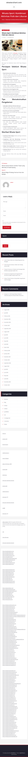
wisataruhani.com (14, 2)
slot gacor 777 (5, 497)
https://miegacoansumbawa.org (9, 713)
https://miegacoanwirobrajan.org (9, 662)
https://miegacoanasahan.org (8, 705)
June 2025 (6, 338)
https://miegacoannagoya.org (9, 656)
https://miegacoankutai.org (8, 715)
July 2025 (6, 334)
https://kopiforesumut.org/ (8, 554)
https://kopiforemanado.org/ (8, 596)
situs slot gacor (6, 537)
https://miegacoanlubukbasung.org (10, 642)
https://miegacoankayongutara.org (10, 672)
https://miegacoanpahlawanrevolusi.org (11, 730)
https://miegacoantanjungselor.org (10, 646)
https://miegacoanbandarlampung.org (10, 648)
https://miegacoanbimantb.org (9, 687)
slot (5, 415)
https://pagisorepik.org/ (7, 561)
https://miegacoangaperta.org (9, 660)
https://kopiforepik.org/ (7, 578)
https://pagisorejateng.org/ (8, 575)
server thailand (6, 458)
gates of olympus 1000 (7, 464)
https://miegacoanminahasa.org (9, 652)
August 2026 (6, 309)
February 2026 (7, 316)
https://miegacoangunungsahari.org (10, 728)
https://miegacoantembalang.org (9, 663)
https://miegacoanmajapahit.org (9, 665)
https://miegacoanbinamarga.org (9, 623)
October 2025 (7, 325)
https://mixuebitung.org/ (8, 557)
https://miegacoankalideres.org (9, 635)
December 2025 (7, 319)
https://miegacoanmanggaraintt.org (10, 690)
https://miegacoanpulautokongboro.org (11, 675)
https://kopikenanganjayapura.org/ (10, 558)
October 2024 (7, 360)
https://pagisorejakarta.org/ (8, 564)
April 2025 (6, 344)
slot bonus (5, 475)
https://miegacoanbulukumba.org (9, 677)
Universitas (6, 421)
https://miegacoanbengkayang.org (10, 725)
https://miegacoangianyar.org (9, 653)
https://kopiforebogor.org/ (8, 595)
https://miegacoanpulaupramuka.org (10, 612)
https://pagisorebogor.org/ (8, 588)
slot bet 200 (5, 469)
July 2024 (6, 369)
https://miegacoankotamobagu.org (10, 685)
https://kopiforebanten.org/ (8, 551)
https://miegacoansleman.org (8, 655)
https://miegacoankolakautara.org (9, 640)
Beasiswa (6, 399)
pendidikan (6, 411)
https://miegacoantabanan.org (9, 696)
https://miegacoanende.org (8, 615)
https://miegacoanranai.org (8, 618)
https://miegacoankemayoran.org (9, 626)
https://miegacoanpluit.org (18, 639)
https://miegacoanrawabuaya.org (9, 630)
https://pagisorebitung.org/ (8, 572)
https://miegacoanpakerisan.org (9, 732)
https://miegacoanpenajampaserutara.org (11, 645)
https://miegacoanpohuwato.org (9, 673)
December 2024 (7, 356)
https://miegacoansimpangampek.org (10, 707)
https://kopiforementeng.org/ (9, 576)
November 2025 (7, 322)
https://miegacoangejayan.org (9, 606)
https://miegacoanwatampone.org (9, 709)
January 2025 (6, 353)
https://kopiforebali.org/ (7, 593)
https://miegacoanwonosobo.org (9, 620)
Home (3, 19)
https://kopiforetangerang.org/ (9, 559)
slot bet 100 (5, 439)
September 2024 (7, 363)
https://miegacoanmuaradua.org (9, 643)
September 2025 (7, 328)
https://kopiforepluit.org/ (8, 579)
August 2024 (6, 366)
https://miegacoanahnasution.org (9, 605)
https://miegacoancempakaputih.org (10, 726)
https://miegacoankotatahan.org (9, 619)
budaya (5, 405)
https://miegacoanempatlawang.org (10, 706)
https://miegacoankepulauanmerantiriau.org (12, 683)
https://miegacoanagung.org (19, 615)
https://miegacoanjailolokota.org (9, 716)
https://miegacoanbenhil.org (8, 629)
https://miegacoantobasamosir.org (10, 700)
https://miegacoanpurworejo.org (9, 712)
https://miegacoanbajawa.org (8, 682)
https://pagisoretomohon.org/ (9, 571)
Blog (5, 402)
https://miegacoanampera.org (9, 622)
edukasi (5, 408)
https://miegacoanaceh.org (19, 616)
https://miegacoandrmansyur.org (9, 735)
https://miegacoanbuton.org (8, 702)
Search (4, 236)
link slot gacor (5, 444)
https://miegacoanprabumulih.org (9, 613)
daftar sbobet (5, 522)
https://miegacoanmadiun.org (9, 733)
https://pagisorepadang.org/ (8, 574)
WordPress (13, 753)
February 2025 (7, 350)
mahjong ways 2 (6, 453)
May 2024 (6, 375)
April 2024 (6, 378)
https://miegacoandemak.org (8, 720)
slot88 (4, 508)
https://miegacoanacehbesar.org (9, 697)
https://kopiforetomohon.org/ (9, 581)
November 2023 (7, 381)
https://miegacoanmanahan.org (9, 670)
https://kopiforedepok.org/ (8, 592)
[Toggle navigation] (14, 7)
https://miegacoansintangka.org (9, 680)
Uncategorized (11, 37)
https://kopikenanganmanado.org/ (10, 591)
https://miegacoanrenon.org (8, 609)
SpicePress (22, 753)
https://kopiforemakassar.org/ (9, 582)
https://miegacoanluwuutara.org (9, 699)
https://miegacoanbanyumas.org (9, 676)
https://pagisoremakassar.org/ (9, 562)
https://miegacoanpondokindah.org (10, 632)
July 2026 (6, 312)
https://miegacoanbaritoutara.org (9, 710)
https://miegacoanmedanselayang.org (10, 659)
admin (4, 37)
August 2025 (6, 331)
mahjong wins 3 (6, 491)
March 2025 (6, 347)
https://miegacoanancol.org (8, 729)
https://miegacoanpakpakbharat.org (10, 719)
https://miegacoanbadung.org (9, 695)
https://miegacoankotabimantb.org (10, 628)
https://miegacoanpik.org (8, 639)
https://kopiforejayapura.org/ (8, 555)
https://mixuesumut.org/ (8, 599)
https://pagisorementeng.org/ (9, 569)
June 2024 (6, 372)
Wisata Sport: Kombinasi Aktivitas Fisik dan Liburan (16, 19)
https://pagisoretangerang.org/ (9, 589)
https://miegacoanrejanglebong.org (10, 703)
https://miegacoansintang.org (9, 610)
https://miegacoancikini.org (19, 629)
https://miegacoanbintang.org (9, 679)
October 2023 (7, 385)
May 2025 (6, 341)
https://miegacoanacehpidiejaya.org (10, 717)
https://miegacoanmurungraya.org (10, 686)
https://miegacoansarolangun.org (9, 722)
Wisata (5, 424)
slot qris (4, 433)
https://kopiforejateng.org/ (8, 552)
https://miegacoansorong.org (8, 650)
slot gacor (15, 53)
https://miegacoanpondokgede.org (10, 636)
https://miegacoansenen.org (8, 625)
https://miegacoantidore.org (8, 616)
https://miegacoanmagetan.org (9, 693)
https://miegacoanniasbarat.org (9, 692)
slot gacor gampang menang (8, 480)
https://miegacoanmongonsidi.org (9, 658)
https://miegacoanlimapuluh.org (9, 723)
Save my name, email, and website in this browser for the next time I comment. (14, 223)
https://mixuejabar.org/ (7, 598)
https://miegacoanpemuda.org (9, 608)
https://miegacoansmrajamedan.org (10, 736)
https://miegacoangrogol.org (8, 633)
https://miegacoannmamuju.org (9, 689)
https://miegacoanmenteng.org (9, 638)
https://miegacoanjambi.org (8, 649)
